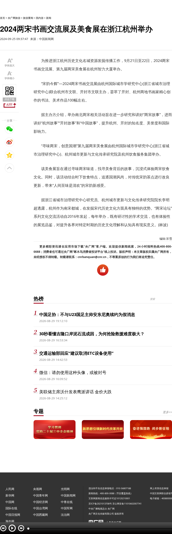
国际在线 (11, 508)
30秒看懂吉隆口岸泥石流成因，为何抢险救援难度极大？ (92, 334)
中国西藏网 (40, 515)
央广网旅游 (14, 18)
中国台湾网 (40, 508)
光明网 (65, 489)
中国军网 (67, 508)
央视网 (37, 489)
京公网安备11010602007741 (127, 503)
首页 (2, 18)
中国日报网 (12, 515)
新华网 (9, 495)
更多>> (167, 412)
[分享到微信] (9, 129)
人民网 (9, 489)
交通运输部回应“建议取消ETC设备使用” (76, 353)
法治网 (65, 515)
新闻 (48, 18)
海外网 (9, 521)
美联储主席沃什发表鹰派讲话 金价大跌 (75, 392)
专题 (39, 411)
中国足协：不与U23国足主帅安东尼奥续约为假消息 (87, 314)
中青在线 (67, 502)
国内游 (39, 18)
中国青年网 (40, 495)
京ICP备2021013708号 (100, 503)
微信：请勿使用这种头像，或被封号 (72, 372)
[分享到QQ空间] (9, 155)
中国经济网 (40, 502)
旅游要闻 (28, 18)
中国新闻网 (68, 495)
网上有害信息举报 (159, 488)
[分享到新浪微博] (9, 142)
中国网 (9, 502)
